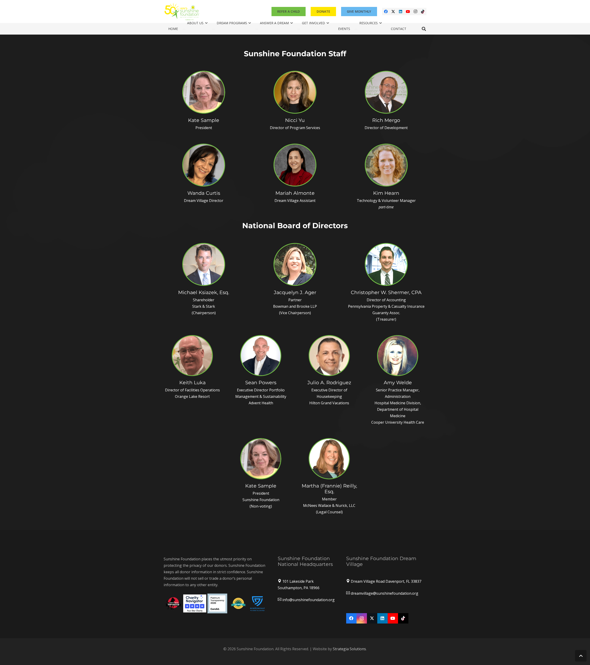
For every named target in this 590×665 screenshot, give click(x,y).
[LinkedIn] (400, 11)
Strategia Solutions (349, 648)
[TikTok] (422, 11)
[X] (393, 11)
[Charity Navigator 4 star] (194, 603)
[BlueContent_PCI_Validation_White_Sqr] (257, 603)
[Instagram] (415, 11)
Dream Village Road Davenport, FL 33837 (386, 581)
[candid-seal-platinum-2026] (217, 603)
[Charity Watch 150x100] (173, 603)
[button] (423, 29)
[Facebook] (385, 11)
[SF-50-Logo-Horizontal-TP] (182, 11)
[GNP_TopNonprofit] (238, 603)
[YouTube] (408, 11)
